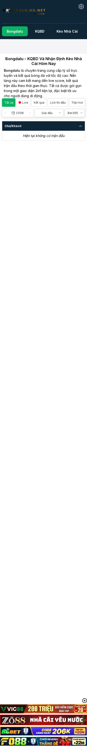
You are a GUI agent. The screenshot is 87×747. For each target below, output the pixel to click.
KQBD (39, 31)
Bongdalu (15, 31)
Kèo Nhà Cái (67, 31)
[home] (26, 11)
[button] (17, 113)
